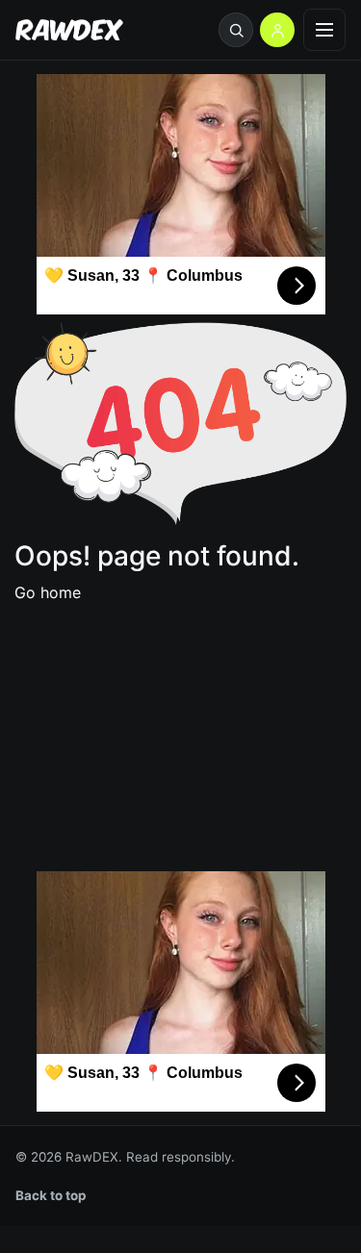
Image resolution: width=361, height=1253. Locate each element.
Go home (47, 592)
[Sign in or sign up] (277, 30)
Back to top (51, 1195)
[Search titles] (236, 30)
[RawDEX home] (69, 30)
